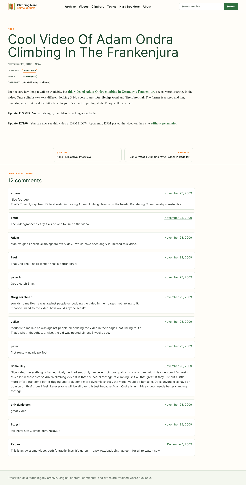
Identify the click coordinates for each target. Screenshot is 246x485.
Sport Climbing (30, 82)
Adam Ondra (29, 70)
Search (231, 6)
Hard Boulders (129, 6)
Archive (70, 6)
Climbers (97, 6)
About (147, 6)
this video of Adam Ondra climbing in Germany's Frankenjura (111, 91)
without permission (164, 123)
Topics (112, 6)
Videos (84, 6)
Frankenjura (29, 76)
